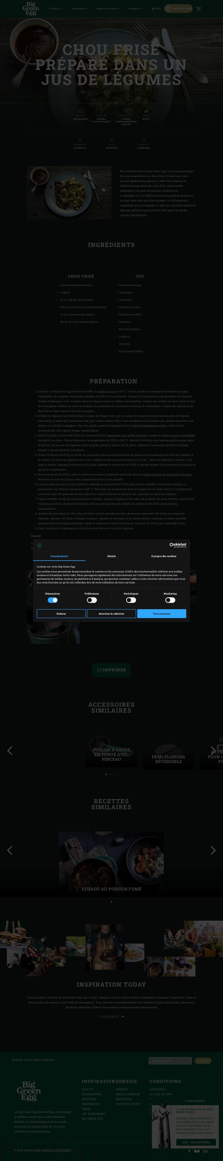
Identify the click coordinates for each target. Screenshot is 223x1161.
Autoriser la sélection (111, 613)
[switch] (92, 600)
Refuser (61, 613)
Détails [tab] (111, 556)
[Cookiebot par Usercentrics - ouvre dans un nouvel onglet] (171, 545)
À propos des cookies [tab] (163, 556)
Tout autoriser (162, 613)
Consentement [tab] (59, 556)
